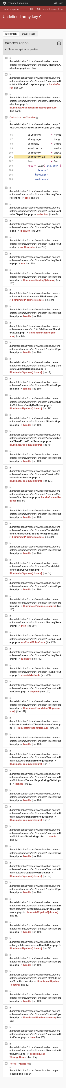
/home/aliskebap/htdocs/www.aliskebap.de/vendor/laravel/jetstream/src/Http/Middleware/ (35, 329)
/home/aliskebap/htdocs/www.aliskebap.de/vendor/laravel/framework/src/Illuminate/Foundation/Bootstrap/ (35, 81)
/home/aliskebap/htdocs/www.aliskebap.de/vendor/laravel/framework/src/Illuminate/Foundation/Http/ (35, 688)
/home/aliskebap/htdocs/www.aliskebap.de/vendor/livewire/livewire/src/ (35, 724)
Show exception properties (23, 49)
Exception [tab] (11, 33)
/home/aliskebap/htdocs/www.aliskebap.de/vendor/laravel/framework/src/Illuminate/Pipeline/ (35, 276)
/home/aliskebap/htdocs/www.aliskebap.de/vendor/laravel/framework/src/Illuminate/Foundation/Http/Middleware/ (35, 401)
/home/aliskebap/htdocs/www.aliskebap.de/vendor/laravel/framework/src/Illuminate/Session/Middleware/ (35, 474)
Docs (60, 3)
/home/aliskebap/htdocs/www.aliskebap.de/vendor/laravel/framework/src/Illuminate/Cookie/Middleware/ (35, 530)
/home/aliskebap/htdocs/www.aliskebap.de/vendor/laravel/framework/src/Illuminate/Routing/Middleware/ (35, 365)
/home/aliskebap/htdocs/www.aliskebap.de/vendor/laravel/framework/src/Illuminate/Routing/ (35, 194)
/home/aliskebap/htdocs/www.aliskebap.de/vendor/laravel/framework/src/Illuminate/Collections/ (35, 64)
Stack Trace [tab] (29, 33)
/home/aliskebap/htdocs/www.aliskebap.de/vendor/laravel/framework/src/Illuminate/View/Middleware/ (35, 438)
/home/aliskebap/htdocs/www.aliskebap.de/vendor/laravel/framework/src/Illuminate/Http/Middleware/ (35, 978)
